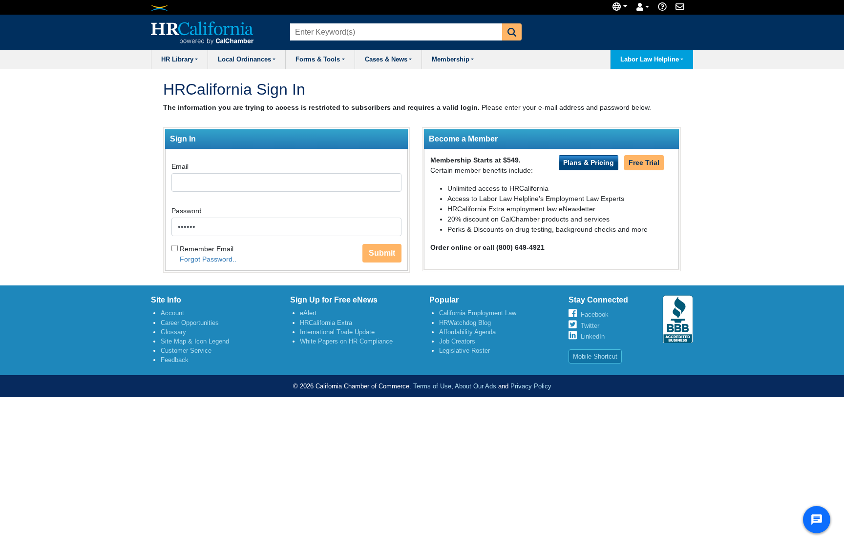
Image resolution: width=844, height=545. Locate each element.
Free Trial (644, 162)
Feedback (175, 359)
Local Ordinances (244, 59)
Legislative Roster (464, 350)
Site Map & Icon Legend (195, 341)
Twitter (590, 325)
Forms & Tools (317, 59)
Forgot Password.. (208, 259)
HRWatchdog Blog (465, 322)
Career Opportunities (190, 322)
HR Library (177, 59)
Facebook (595, 314)
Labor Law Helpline (649, 59)
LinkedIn (593, 336)
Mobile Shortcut (595, 356)
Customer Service (186, 350)
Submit (382, 253)
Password (186, 211)
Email (180, 166)
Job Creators (457, 341)
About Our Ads (475, 386)
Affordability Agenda (467, 332)
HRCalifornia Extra (326, 322)
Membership (450, 59)
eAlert (308, 313)
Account (172, 313)
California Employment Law (477, 313)
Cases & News (386, 59)
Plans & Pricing (588, 162)
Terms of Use (432, 386)
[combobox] (395, 31)
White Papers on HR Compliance (346, 341)
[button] (512, 31)
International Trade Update (337, 332)
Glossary (173, 332)
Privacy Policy (530, 386)
